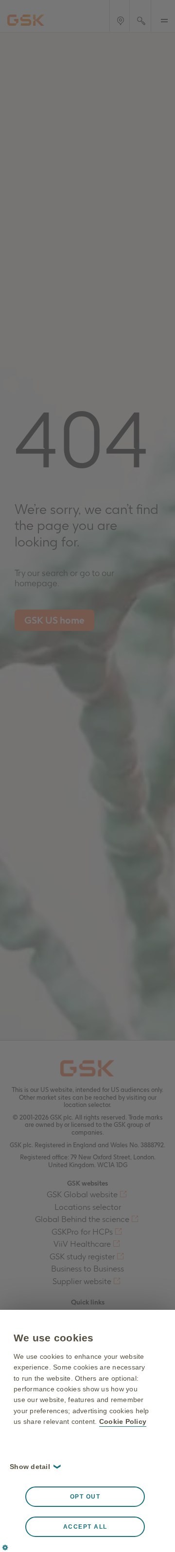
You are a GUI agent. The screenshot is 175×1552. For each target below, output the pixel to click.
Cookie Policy (122, 1421)
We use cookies (54, 1337)
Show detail (34, 1466)
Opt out (85, 1496)
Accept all (85, 1526)
